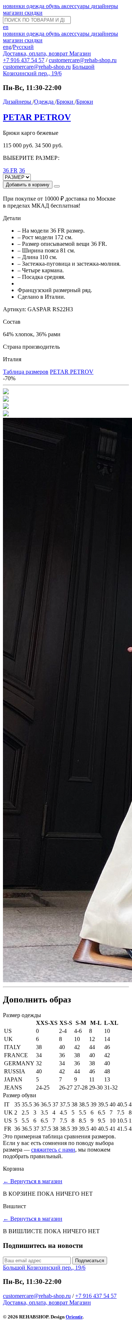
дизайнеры (104, 6)
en (5, 27)
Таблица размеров (25, 372)
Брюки (65, 101)
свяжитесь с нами (53, 1149)
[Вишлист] (57, 186)
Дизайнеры (18, 101)
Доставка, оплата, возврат (36, 53)
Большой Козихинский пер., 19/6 (49, 70)
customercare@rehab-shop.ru (83, 60)
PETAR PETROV (37, 117)
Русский (23, 47)
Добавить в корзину (28, 184)
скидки (34, 13)
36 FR (10, 170)
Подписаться (89, 1260)
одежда (36, 6)
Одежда (44, 101)
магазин (14, 13)
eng (7, 47)
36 (22, 170)
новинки (14, 6)
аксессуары (76, 6)
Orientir (74, 1317)
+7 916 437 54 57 (23, 60)
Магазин (80, 53)
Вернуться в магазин (32, 1181)
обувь (53, 6)
